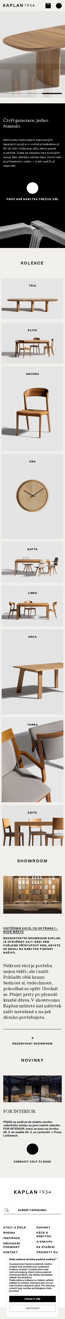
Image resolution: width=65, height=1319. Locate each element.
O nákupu (44, 1241)
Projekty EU (47, 1252)
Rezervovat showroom (32, 1043)
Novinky (43, 1227)
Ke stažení (45, 1247)
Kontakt (10, 1252)
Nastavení (32, 1308)
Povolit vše (32, 1299)
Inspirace (11, 1238)
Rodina (9, 1232)
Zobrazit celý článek (32, 1161)
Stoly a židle (14, 1227)
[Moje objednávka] (48, 5)
